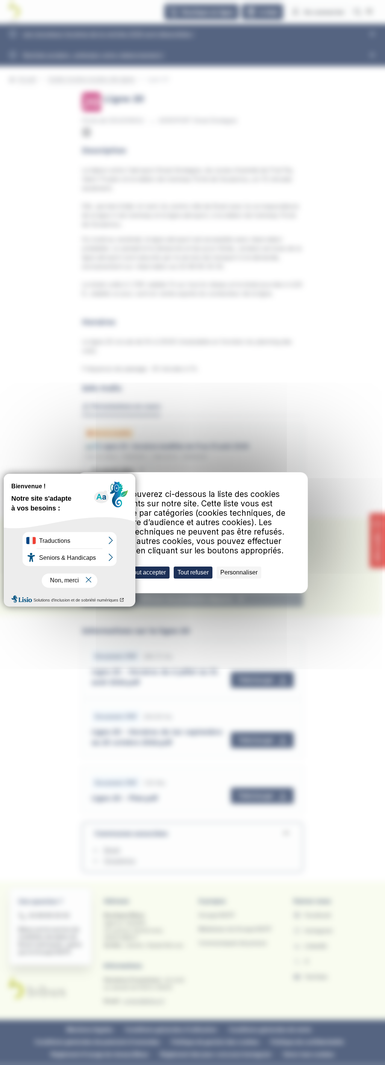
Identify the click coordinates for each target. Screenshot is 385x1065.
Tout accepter (148, 572)
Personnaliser (239, 572)
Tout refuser (193, 572)
